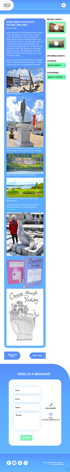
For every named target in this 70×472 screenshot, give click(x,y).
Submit (26, 437)
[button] (64, 5)
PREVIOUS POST (12, 356)
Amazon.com (11, 209)
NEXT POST (37, 356)
